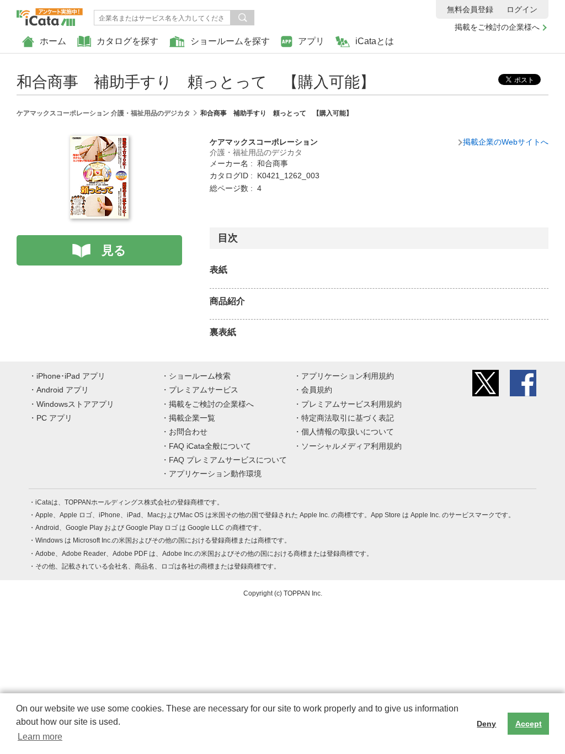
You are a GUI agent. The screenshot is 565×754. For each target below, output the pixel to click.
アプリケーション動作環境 (215, 473)
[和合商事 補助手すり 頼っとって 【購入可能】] (99, 141)
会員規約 (316, 389)
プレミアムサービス (203, 389)
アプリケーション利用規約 (347, 375)
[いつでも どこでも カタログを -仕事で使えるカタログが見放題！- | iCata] (50, 14)
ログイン (522, 9)
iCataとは (374, 41)
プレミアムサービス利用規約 (351, 404)
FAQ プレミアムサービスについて (228, 459)
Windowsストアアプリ (75, 404)
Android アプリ (62, 389)
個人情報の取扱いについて (347, 431)
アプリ (311, 41)
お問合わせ (188, 431)
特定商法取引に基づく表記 (347, 417)
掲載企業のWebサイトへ (505, 141)
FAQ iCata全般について (210, 446)
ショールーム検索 (200, 375)
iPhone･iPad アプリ (70, 375)
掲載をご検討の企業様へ (497, 27)
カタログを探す (127, 41)
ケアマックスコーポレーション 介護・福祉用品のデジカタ (103, 113)
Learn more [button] (40, 736)
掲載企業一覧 (192, 417)
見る (114, 250)
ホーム (53, 41)
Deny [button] (486, 723)
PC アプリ (54, 417)
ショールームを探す (230, 41)
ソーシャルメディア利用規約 (351, 446)
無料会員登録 (470, 9)
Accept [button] (528, 723)
